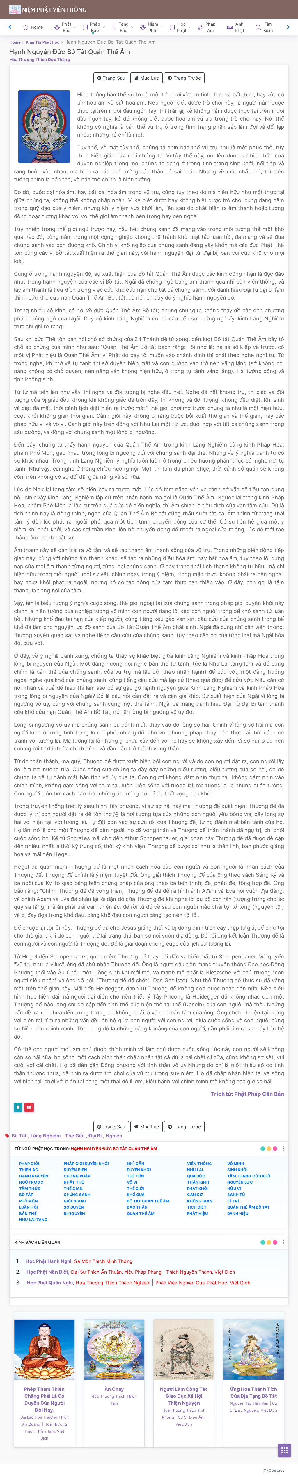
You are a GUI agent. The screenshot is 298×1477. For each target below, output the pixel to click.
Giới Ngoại (75, 1201)
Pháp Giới (29, 1163)
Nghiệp (114, 1136)
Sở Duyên (74, 1207)
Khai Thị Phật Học (43, 42)
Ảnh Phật (239, 27)
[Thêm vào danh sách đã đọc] (18, 1107)
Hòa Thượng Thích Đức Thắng (40, 59)
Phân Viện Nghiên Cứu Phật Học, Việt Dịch (202, 1283)
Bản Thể (28, 1213)
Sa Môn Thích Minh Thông (103, 1261)
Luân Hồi (28, 1207)
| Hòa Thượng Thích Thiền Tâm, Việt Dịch (45, 1431)
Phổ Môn (28, 1201)
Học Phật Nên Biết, (48, 1272)
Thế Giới (74, 1136)
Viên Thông (199, 1163)
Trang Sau (113, 78)
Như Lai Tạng (33, 1219)
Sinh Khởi (237, 1169)
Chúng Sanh (77, 1194)
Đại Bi (95, 1136)
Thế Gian (73, 1188)
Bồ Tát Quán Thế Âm (148, 1201)
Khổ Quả (136, 1194)
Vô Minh (235, 1163)
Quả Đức (196, 1176)
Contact (276, 1470)
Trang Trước (186, 78)
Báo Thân (137, 1207)
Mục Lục (149, 78)
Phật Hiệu (197, 1213)
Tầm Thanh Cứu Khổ (249, 1176)
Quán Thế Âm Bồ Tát (248, 1207)
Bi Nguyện (74, 1213)
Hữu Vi (234, 1188)
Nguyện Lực (240, 1182)
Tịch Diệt (197, 1207)
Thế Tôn (135, 1176)
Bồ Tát (19, 1136)
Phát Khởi (198, 1188)
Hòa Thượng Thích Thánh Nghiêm (113, 1283)
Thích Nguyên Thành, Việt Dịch (200, 1272)
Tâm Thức (30, 1188)
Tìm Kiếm (268, 27)
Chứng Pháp (77, 1176)
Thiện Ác (28, 1169)
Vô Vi (132, 1182)
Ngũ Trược (31, 1182)
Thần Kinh (198, 1182)
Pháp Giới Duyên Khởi (86, 1163)
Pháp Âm (210, 27)
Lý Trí (233, 1201)
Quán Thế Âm (141, 1213)
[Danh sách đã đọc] (29, 1107)
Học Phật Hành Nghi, (49, 1261)
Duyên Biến (75, 1169)
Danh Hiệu (238, 1213)
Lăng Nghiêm (46, 1136)
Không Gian (199, 1201)
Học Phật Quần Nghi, (50, 1283)
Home (37, 27)
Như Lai (195, 1169)
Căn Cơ (195, 1194)
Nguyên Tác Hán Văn (249, 1403)
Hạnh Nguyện (33, 1176)
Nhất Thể (74, 1182)
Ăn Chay (114, 1389)
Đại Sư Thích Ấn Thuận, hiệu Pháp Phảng (116, 1272)
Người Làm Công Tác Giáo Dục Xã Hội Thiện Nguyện (184, 1396)
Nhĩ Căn (136, 1163)
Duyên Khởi (139, 1169)
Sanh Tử (236, 1194)
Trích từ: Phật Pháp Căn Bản (247, 1094)
